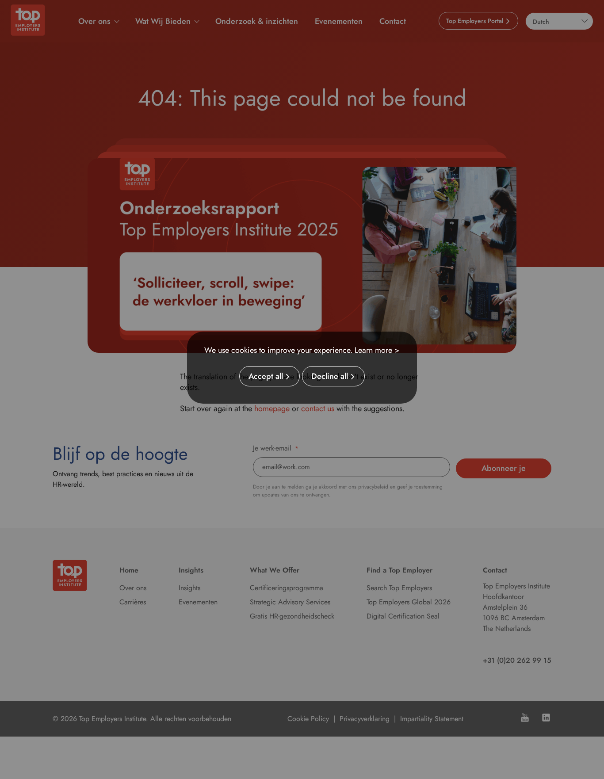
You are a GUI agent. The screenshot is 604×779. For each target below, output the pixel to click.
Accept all (265, 376)
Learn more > (377, 350)
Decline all (329, 376)
